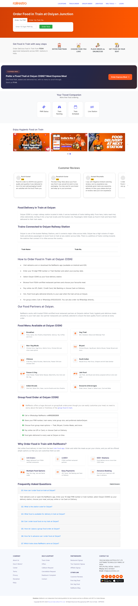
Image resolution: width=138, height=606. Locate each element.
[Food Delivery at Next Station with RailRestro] (81, 142)
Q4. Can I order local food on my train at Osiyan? (40, 521)
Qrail (75, 604)
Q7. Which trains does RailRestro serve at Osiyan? (40, 543)
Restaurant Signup (77, 560)
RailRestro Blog (75, 588)
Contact (44, 579)
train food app (58, 448)
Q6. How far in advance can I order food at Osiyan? (41, 536)
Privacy (15, 575)
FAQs (14, 582)
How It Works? (17, 564)
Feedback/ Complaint (49, 575)
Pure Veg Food (75, 580)
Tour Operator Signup (78, 564)
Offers (44, 564)
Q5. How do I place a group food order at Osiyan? (40, 529)
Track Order (74, 3)
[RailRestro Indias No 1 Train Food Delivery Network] (43, 142)
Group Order (87, 3)
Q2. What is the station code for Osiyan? (36, 507)
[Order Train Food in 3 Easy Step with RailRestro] (119, 142)
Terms (15, 571)
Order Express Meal (119, 77)
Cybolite (70, 604)
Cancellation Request (49, 571)
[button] (67, 154)
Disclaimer (16, 579)
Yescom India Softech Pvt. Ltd (56, 602)
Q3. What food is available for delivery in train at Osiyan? (43, 514)
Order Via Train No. (36, 20)
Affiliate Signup (76, 568)
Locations (62, 3)
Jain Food (99, 3)
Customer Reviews (77, 577)
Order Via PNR (20, 20)
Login (121, 3)
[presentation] (10, 144)
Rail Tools (110, 3)
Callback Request (47, 568)
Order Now (46, 27)
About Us (16, 560)
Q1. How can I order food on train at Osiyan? (38, 490)
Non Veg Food (75, 584)
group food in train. (65, 408)
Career (15, 568)
